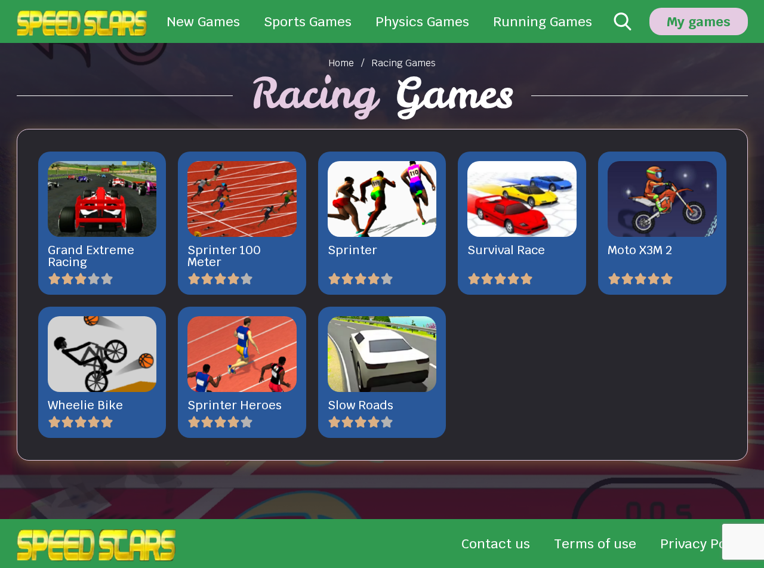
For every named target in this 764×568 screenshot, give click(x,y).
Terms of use (595, 543)
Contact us (495, 543)
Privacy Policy (704, 543)
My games (699, 21)
